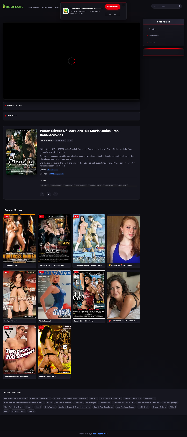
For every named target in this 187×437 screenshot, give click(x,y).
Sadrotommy (149, 398)
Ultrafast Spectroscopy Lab (110, 398)
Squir (6, 411)
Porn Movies (33, 7)
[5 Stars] (51, 140)
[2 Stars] (44, 140)
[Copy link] (55, 194)
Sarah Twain (122, 185)
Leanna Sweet (80, 185)
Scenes (152, 42)
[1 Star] (42, 140)
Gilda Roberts (56, 185)
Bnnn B (38, 407)
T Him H (173, 407)
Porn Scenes (47, 7)
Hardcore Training (159, 407)
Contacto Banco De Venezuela (148, 403)
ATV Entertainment (56, 174)
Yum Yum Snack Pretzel (125, 407)
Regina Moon (109, 185)
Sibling (31, 411)
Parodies (152, 29)
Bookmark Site (112, 6)
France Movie (105, 403)
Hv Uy (49, 403)
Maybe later (113, 14)
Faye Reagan (91, 403)
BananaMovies (100, 433)
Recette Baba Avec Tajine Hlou (75, 398)
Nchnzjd (28, 407)
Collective (78, 403)
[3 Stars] (47, 140)
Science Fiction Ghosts (132, 398)
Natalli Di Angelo (95, 185)
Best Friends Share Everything (15, 398)
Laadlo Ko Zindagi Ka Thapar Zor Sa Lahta (74, 407)
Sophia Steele (143, 407)
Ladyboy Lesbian (18, 411)
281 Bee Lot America (63, 403)
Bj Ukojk (57, 398)
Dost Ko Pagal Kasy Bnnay (103, 407)
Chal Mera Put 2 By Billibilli (123, 403)
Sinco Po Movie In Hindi (12, 407)
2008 (70, 140)
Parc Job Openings (170, 403)
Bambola (44, 185)
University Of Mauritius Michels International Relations (23, 403)
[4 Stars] (49, 140)
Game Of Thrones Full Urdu (40, 398)
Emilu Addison (50, 407)
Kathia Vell (68, 185)
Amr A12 (93, 398)
